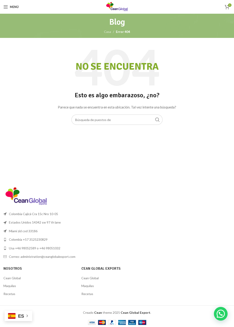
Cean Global (12, 278)
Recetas (9, 294)
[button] (221, 314)
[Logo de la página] (117, 6)
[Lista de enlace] (58, 239)
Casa (107, 32)
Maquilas (9, 286)
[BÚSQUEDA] (157, 119)
